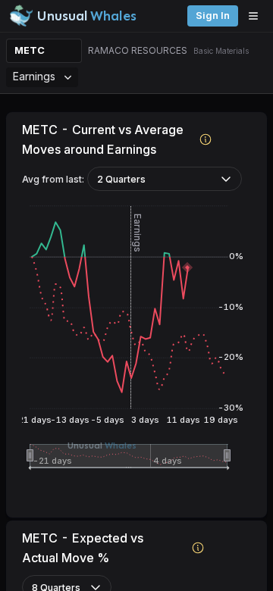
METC (29, 50)
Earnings (34, 76)
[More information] (206, 139)
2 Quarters (121, 179)
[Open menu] (257, 16)
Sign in (213, 15)
